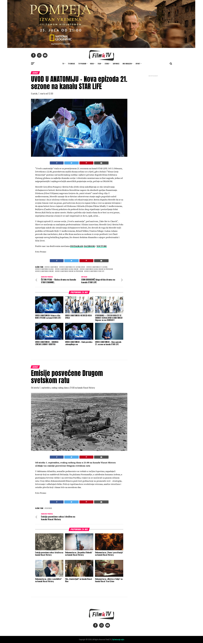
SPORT (138, 63)
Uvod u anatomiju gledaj (45, 269)
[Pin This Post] (86, 162)
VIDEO (92, 63)
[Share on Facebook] (57, 162)
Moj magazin (127, 63)
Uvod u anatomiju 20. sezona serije (72, 267)
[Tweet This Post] (71, 162)
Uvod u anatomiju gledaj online (67, 269)
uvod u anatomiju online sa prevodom (69, 271)
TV (63, 63)
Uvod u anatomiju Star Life (94, 271)
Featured (48, 508)
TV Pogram (82, 63)
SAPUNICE (116, 63)
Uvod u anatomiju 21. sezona (97, 267)
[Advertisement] (153, 92)
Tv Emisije (71, 63)
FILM (99, 63)
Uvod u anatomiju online (45, 271)
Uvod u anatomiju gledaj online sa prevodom (97, 269)
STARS (107, 63)
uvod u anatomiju (51, 267)
